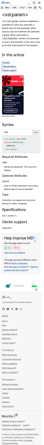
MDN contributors (20, 263)
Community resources (11, 359)
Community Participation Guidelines (17, 429)
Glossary (6, 402)
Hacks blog (7, 406)
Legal (25, 425)
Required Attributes (15, 157)
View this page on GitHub (15, 266)
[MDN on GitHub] (3, 309)
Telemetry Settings (10, 425)
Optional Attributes (14, 175)
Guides (5, 393)
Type (5, 194)
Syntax (6, 62)
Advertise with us (9, 334)
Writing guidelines (9, 363)
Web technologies (10, 384)
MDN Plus (6, 338)
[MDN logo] (7, 297)
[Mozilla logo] (10, 415)
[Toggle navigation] (39, 3)
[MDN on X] (12, 309)
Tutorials (6, 397)
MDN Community (9, 355)
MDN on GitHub (9, 372)
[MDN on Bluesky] (7, 309)
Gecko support (9, 70)
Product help (7, 343)
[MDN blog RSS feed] (21, 309)
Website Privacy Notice (12, 421)
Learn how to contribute (14, 252)
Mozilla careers (9, 330)
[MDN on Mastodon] (16, 309)
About (4, 321)
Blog (4, 325)
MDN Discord (8, 368)
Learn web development (12, 389)
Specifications (9, 66)
